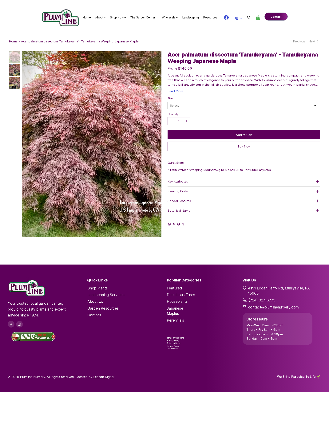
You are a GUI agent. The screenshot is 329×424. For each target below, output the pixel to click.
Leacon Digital (103, 377)
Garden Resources (103, 308)
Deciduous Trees (181, 294)
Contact (94, 315)
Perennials (175, 320)
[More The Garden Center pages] (156, 17)
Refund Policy (173, 346)
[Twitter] (183, 224)
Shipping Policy (174, 343)
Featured (174, 288)
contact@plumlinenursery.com (273, 307)
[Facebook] (174, 224)
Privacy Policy (173, 340)
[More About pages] (105, 17)
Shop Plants (97, 288)
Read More (175, 91)
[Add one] (186, 121)
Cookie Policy (173, 348)
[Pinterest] (178, 224)
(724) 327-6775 (262, 300)
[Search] (249, 18)
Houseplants (177, 301)
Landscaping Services (106, 294)
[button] (258, 17)
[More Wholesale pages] (177, 17)
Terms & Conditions (175, 338)
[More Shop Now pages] (125, 17)
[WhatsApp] (169, 224)
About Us (95, 301)
